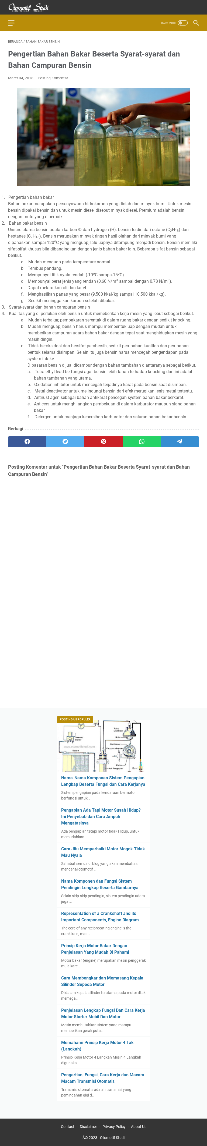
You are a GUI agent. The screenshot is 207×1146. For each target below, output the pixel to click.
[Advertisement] (103, 650)
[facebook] (27, 441)
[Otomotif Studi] (32, 7)
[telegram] (180, 441)
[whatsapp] (142, 441)
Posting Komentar (53, 78)
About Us (138, 1126)
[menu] (14, 22)
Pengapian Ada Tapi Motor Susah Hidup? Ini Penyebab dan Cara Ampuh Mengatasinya (101, 817)
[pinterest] (103, 441)
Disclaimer (88, 1126)
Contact (67, 1126)
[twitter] (65, 441)
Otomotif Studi (112, 1138)
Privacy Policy (114, 1126)
